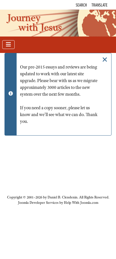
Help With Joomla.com (81, 202)
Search (81, 5)
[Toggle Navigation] (8, 44)
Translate (100, 5)
